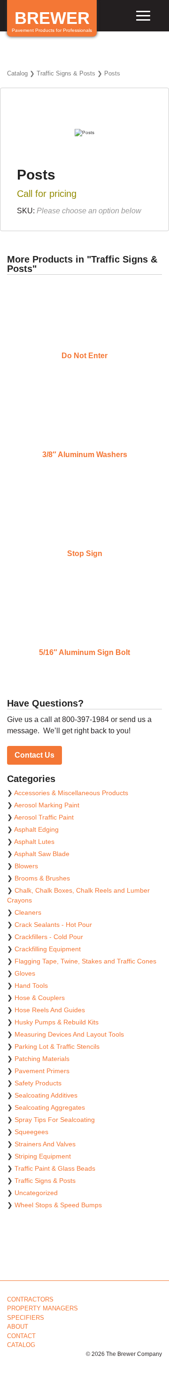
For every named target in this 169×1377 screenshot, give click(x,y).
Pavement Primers (42, 1071)
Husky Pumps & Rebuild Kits (57, 1022)
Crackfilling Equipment (48, 949)
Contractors (30, 1299)
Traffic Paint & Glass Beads (55, 1168)
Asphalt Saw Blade (41, 854)
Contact (21, 1335)
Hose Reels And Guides (50, 1010)
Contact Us (34, 755)
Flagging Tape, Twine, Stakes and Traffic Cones (85, 961)
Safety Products (38, 1083)
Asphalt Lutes (34, 841)
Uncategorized (36, 1192)
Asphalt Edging (36, 829)
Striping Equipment (43, 1156)
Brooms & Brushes (42, 878)
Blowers (26, 866)
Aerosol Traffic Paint (44, 817)
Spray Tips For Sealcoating (55, 1119)
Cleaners (28, 912)
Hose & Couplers (40, 997)
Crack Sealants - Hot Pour (53, 924)
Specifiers (25, 1317)
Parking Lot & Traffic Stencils (57, 1046)
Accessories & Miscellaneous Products (71, 793)
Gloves (25, 973)
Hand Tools (31, 985)
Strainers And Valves (45, 1144)
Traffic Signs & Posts (66, 73)
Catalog (17, 73)
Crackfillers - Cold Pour (49, 937)
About (17, 1326)
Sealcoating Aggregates (50, 1107)
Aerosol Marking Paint (46, 805)
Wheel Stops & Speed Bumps (58, 1205)
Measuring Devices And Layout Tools (69, 1034)
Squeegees (31, 1132)
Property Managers (42, 1308)
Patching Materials (42, 1058)
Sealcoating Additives (46, 1095)
